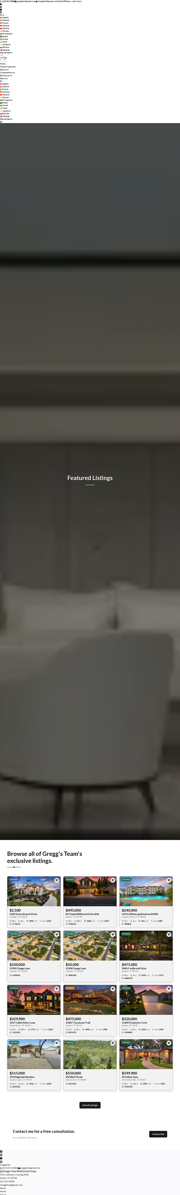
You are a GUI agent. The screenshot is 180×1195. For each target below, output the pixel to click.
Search (3, 69)
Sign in (9, 52)
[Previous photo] (10, 891)
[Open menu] (1, 121)
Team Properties (8, 66)
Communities (6, 72)
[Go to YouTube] (1, 12)
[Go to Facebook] (1, 4)
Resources (5, 75)
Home (3, 63)
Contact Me (158, 1134)
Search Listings (90, 1105)
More (2, 78)
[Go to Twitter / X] (1, 9)
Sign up (3, 52)
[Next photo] (57, 891)
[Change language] (2, 15)
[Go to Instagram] (1, 6)
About (3, 1188)
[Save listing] (56, 880)
